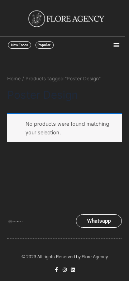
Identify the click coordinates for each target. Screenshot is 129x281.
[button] (116, 45)
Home (14, 78)
